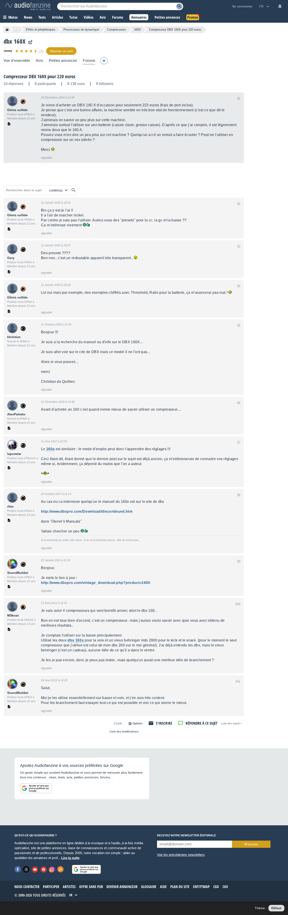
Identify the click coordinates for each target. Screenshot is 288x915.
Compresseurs (116, 29)
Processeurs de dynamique (81, 29)
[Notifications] (280, 6)
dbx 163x (76, 640)
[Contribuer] (104, 60)
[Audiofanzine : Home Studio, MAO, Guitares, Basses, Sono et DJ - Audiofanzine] (27, 6)
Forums (89, 60)
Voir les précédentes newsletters (181, 855)
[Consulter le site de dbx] (29, 42)
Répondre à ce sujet (201, 723)
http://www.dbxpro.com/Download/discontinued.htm (87, 511)
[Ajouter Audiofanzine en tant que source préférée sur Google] (36, 788)
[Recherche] (179, 6)
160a (50, 449)
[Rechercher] (73, 190)
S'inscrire (164, 723)
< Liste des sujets (231, 723)
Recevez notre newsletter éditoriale (186, 835)
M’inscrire (251, 844)
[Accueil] (7, 29)
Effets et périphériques (40, 29)
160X (137, 29)
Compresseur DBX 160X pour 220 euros (39, 76)
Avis (39, 60)
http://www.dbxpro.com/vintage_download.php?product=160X (96, 583)
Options (137, 723)
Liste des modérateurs (124, 731)
